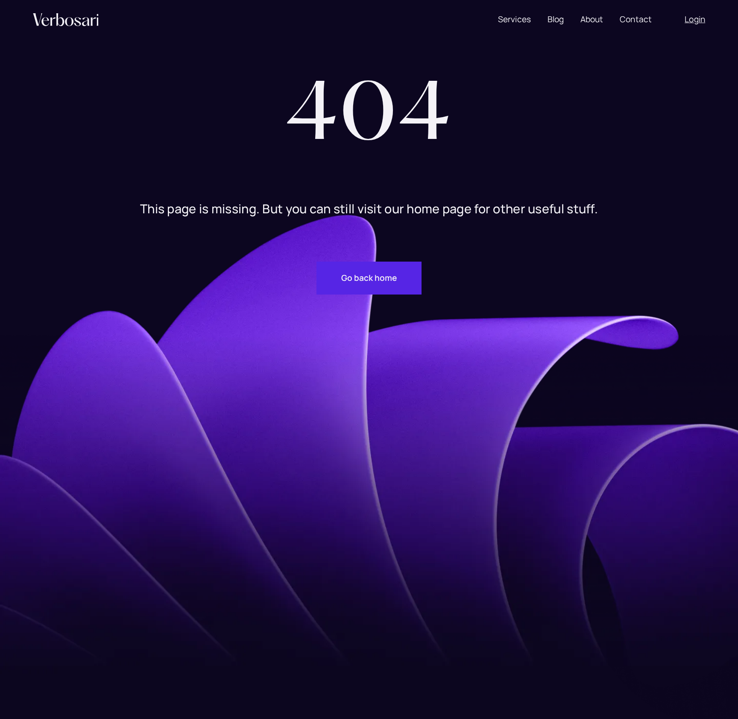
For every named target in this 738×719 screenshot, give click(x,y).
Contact (636, 19)
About (591, 19)
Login (695, 19)
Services (514, 19)
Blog (556, 19)
